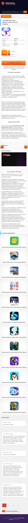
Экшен (15, 42)
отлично (11, 51)
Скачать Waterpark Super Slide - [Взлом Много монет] (14, 63)
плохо (11, 54)
